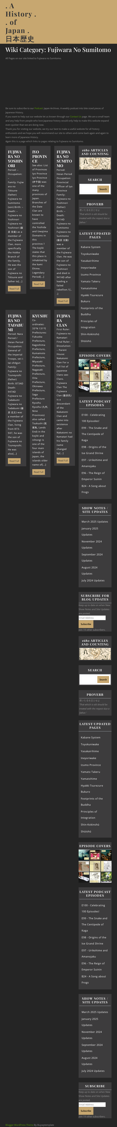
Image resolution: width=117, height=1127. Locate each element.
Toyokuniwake (90, 254)
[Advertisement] (58, 83)
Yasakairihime (90, 260)
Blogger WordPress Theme (19, 1124)
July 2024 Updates (93, 580)
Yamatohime (89, 288)
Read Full (13, 288)
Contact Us (75, 116)
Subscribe (86, 624)
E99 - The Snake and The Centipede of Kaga (94, 434)
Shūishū (86, 341)
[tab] (107, 21)
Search (95, 179)
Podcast (38, 108)
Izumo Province (91, 274)
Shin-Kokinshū (90, 334)
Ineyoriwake (88, 267)
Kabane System (91, 247)
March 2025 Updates (95, 521)
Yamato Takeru (90, 281)
